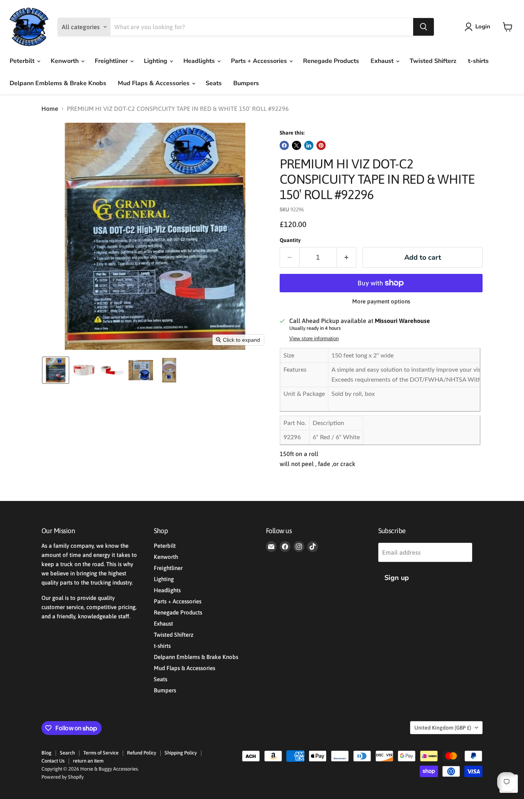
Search (67, 753)
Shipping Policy (181, 753)
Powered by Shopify (62, 777)
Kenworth (65, 61)
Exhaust (383, 61)
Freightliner (112, 61)
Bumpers (246, 83)
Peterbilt (23, 61)
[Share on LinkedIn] (308, 145)
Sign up (396, 577)
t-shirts (478, 61)
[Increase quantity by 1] (346, 257)
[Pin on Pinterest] (321, 145)
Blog (46, 753)
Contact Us (52, 761)
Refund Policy (141, 753)
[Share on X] (296, 145)
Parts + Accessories (259, 61)
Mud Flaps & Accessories (154, 83)
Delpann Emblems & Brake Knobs (58, 83)
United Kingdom (442, 728)
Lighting (156, 61)
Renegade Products (331, 61)
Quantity (290, 240)
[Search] (423, 27)
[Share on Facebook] (284, 145)
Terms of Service (101, 753)
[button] (479, 26)
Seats (214, 83)
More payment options (381, 301)
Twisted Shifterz (433, 61)
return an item (88, 761)
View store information (314, 338)
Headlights (199, 61)
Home (49, 108)
